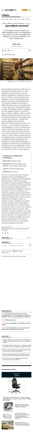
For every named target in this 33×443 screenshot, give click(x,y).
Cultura (5, 15)
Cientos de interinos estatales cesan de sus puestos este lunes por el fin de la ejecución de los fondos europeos (16, 354)
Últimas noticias (6, 310)
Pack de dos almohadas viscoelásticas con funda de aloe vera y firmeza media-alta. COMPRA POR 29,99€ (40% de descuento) (22, 416)
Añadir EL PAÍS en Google (9, 54)
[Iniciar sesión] (30, 10)
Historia (27, 19)
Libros (15, 19)
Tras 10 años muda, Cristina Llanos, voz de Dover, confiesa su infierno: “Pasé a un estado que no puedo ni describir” (17, 346)
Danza (22, 19)
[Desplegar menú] (3, 10)
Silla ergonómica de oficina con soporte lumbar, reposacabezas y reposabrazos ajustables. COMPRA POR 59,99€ (17, 399)
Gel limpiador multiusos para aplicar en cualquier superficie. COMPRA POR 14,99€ (22, 406)
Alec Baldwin (21, 245)
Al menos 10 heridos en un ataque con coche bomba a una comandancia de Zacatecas (15, 328)
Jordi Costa (16, 44)
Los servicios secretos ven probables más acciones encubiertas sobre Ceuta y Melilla (15, 359)
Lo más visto (5, 336)
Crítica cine (4, 245)
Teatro (11, 19)
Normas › (29, 237)
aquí (24, 256)
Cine (3, 19)
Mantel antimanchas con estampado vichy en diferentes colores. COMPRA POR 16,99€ (22, 424)
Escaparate (16, 375)
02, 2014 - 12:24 (16, 46)
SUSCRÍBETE (25, 10)
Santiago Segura (12, 245)
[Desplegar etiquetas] (30, 245)
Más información (5, 252)
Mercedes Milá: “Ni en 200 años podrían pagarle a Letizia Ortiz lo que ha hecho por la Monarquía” (17, 350)
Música (6, 19)
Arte (19, 19)
